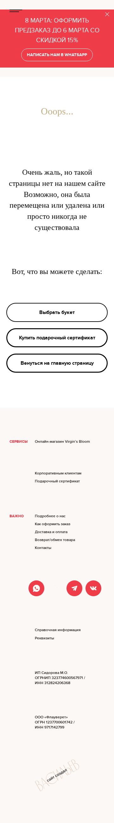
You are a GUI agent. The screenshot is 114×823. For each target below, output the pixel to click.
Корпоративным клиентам (58, 473)
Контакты (43, 547)
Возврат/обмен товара (55, 540)
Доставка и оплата (51, 532)
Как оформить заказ (52, 524)
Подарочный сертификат (57, 481)
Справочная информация (58, 630)
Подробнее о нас (50, 516)
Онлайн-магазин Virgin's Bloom (62, 441)
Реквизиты (44, 638)
